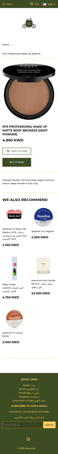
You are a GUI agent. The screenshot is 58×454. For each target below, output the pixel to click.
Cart (36, 4)
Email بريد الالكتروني (29, 389)
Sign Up (49, 425)
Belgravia (30, 448)
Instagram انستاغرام (29, 396)
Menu (9, 4)
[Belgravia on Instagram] (28, 440)
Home (5, 44)
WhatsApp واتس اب (29, 393)
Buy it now (17, 162)
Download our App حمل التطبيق (29, 400)
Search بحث (29, 385)
